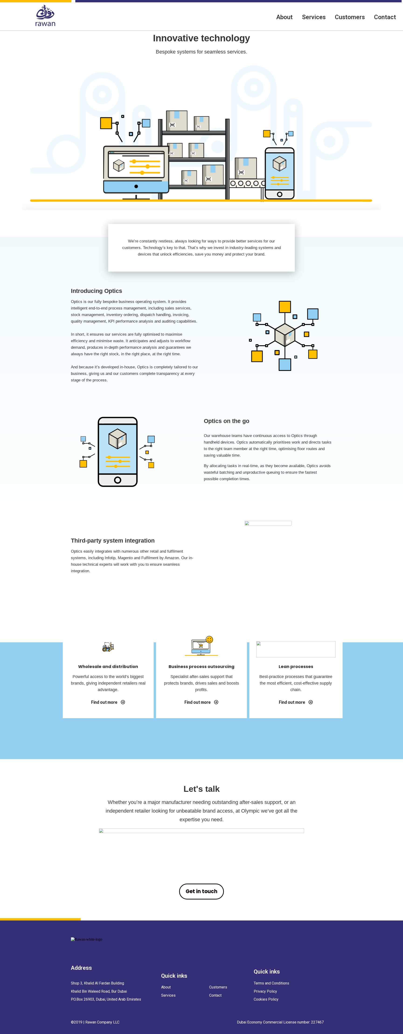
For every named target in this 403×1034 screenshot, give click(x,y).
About (284, 17)
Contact (385, 17)
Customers (350, 17)
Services (314, 17)
